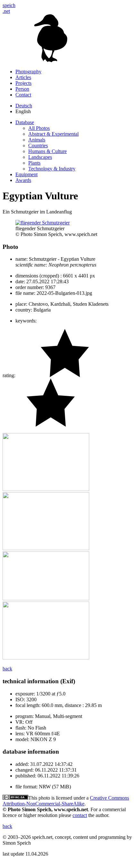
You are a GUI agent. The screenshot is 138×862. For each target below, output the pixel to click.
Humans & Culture (47, 151)
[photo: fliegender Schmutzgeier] (42, 222)
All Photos (39, 128)
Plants (34, 163)
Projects (23, 83)
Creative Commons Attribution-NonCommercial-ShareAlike (66, 800)
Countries (38, 145)
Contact (23, 94)
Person (22, 89)
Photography (28, 71)
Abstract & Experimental (53, 134)
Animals (36, 139)
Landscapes (40, 157)
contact (80, 815)
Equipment (26, 174)
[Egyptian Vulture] (46, 489)
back (7, 668)
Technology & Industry (51, 168)
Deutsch (23, 105)
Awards (23, 180)
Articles (23, 77)
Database (24, 122)
